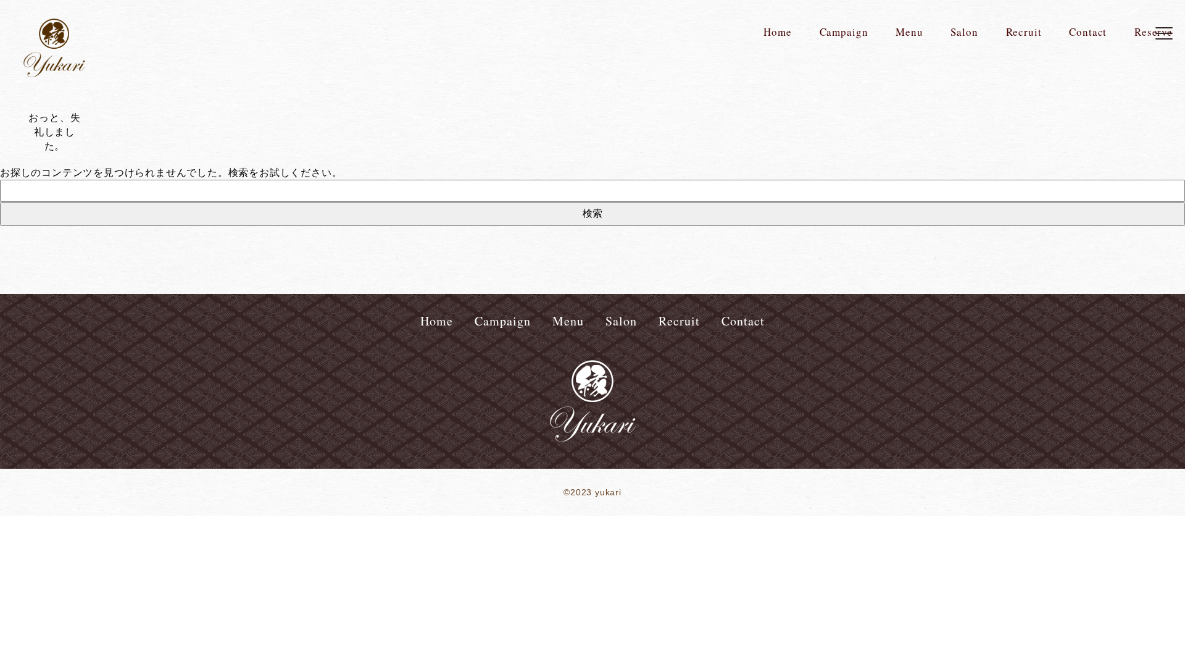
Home (777, 32)
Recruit (1024, 32)
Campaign (844, 32)
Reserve (1153, 32)
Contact (1088, 32)
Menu (909, 32)
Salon (964, 32)
